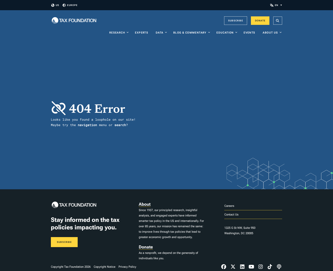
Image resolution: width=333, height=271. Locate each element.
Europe (72, 5)
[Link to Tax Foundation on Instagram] (260, 266)
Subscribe (235, 20)
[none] (278, 5)
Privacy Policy (127, 266)
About (145, 204)
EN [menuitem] (276, 5)
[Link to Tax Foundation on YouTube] (251, 266)
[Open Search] (277, 21)
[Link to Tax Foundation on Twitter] (233, 266)
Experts (142, 32)
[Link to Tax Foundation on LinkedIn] (242, 266)
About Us (270, 32)
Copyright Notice (104, 266)
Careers (229, 206)
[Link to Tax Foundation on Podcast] (279, 266)
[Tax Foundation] (74, 20)
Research (117, 32)
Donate (260, 20)
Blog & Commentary (190, 32)
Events (250, 32)
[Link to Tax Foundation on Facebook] (224, 266)
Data (159, 32)
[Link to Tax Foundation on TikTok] (270, 266)
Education (225, 32)
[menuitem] (278, 5)
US (57, 5)
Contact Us (231, 214)
